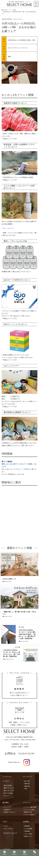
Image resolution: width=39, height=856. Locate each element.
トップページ (7, 776)
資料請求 (25, 854)
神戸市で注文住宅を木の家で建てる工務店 (23, 849)
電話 (4, 854)
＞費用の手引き (27, 812)
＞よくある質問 (27, 828)
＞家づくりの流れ (7, 793)
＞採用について (27, 836)
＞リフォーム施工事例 (29, 807)
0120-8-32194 (26, 753)
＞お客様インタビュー (8, 812)
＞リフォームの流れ (29, 809)
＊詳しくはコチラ (8, 228)
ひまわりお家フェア (9, 579)
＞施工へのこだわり (8, 790)
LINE (34, 854)
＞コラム (5, 826)
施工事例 (5, 802)
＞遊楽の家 (26, 786)
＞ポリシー (5, 795)
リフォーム (27, 802)
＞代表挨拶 (26, 831)
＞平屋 (25, 788)
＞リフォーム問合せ (29, 814)
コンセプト (6, 781)
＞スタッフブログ (7, 828)
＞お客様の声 (6, 809)
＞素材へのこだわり (8, 788)
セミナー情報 (22, 469)
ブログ (4, 822)
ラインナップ (27, 776)
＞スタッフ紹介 (27, 834)
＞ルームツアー (7, 807)
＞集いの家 (26, 781)
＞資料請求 (26, 826)
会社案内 (26, 822)
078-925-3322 (14, 740)
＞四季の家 (26, 783)
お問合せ (14, 854)
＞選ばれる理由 (7, 785)
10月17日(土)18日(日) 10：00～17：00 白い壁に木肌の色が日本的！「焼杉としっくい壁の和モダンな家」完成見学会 (27, 634)
